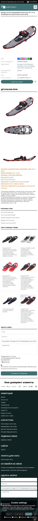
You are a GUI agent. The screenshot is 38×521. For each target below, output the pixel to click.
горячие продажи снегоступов (10, 217)
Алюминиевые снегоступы (9, 426)
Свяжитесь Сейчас (17, 82)
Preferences (23, 517)
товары (3, 402)
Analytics (15, 517)
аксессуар (6, 362)
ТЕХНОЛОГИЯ (5, 405)
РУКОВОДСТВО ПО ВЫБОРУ (9, 408)
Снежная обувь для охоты (9, 432)
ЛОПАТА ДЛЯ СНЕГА (7, 459)
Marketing (31, 517)
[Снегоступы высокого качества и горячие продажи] (10, 300)
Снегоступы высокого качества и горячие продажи (8, 310)
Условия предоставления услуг (9, 368)
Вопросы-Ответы (6, 413)
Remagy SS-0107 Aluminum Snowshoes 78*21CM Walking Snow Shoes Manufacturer (25, 66)
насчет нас (4, 400)
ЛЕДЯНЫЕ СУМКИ (6, 440)
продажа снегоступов (7, 220)
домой (3, 397)
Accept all (28, 514)
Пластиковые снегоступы (8, 424)
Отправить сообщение (19, 373)
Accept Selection (18, 514)
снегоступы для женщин (8, 215)
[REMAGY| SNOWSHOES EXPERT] (9, 6)
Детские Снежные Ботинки (9, 429)
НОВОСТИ (4, 410)
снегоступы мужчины (7, 212)
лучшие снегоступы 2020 (8, 223)
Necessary (8, 517)
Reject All (9, 514)
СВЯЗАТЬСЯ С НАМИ (7, 416)
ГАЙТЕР (3, 450)
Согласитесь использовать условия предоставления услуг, (19, 367)
